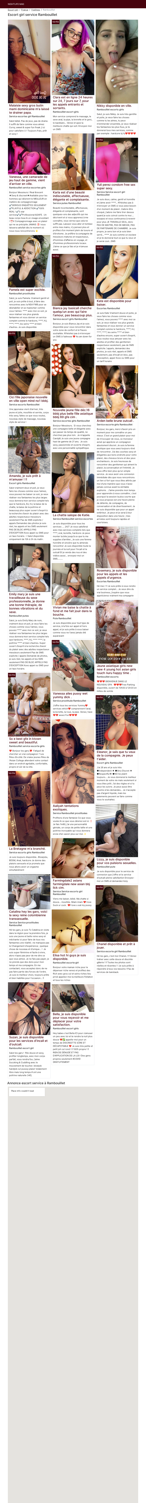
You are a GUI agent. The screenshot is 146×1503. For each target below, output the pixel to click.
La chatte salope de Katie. (71, 515)
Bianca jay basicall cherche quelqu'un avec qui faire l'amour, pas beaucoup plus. (73, 311)
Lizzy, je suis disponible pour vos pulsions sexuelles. (117, 861)
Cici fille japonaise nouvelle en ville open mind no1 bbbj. (28, 399)
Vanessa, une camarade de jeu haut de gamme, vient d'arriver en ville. (28, 180)
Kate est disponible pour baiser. (114, 302)
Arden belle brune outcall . (115, 420)
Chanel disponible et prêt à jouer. (116, 945)
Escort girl (13, 9)
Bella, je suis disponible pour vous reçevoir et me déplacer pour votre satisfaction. (71, 1019)
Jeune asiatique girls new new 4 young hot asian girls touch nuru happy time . (116, 669)
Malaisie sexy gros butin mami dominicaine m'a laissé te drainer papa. (29, 109)
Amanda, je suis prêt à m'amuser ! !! (25, 477)
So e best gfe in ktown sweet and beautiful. (25, 740)
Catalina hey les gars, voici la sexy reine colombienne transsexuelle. (28, 915)
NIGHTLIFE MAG (16, 4)
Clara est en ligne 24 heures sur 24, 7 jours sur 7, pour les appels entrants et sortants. (73, 102)
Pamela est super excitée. (27, 289)
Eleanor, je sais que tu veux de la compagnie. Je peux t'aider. (116, 755)
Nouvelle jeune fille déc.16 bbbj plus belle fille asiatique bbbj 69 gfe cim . (73, 413)
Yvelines (35, 9)
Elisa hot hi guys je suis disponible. (69, 957)
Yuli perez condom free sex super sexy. (116, 186)
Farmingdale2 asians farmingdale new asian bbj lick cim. (71, 884)
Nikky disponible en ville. (114, 105)
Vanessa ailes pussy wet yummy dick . (70, 695)
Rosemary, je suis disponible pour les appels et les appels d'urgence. (117, 574)
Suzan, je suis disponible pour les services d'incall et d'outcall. (28, 1040)
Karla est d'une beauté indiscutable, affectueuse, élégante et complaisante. (71, 196)
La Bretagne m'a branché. (27, 848)
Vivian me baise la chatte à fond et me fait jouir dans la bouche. (72, 611)
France (24, 9)
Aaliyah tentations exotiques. (66, 807)
